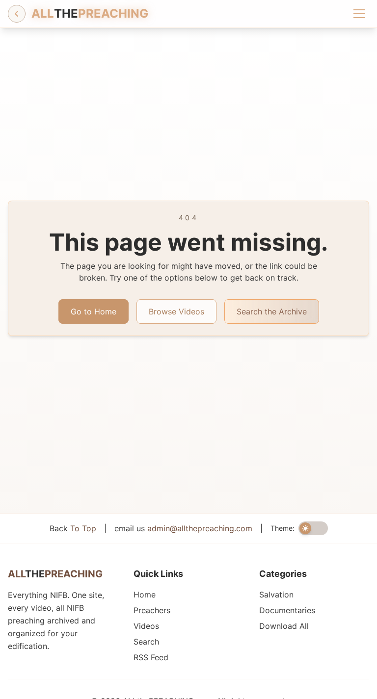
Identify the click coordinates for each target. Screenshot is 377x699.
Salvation (276, 594)
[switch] (313, 528)
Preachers (152, 610)
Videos (146, 626)
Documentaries (287, 610)
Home (145, 594)
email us (183, 528)
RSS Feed (151, 657)
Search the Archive (272, 311)
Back (73, 528)
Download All (284, 626)
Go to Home (93, 311)
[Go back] (17, 14)
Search (146, 642)
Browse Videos (176, 311)
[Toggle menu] (359, 14)
